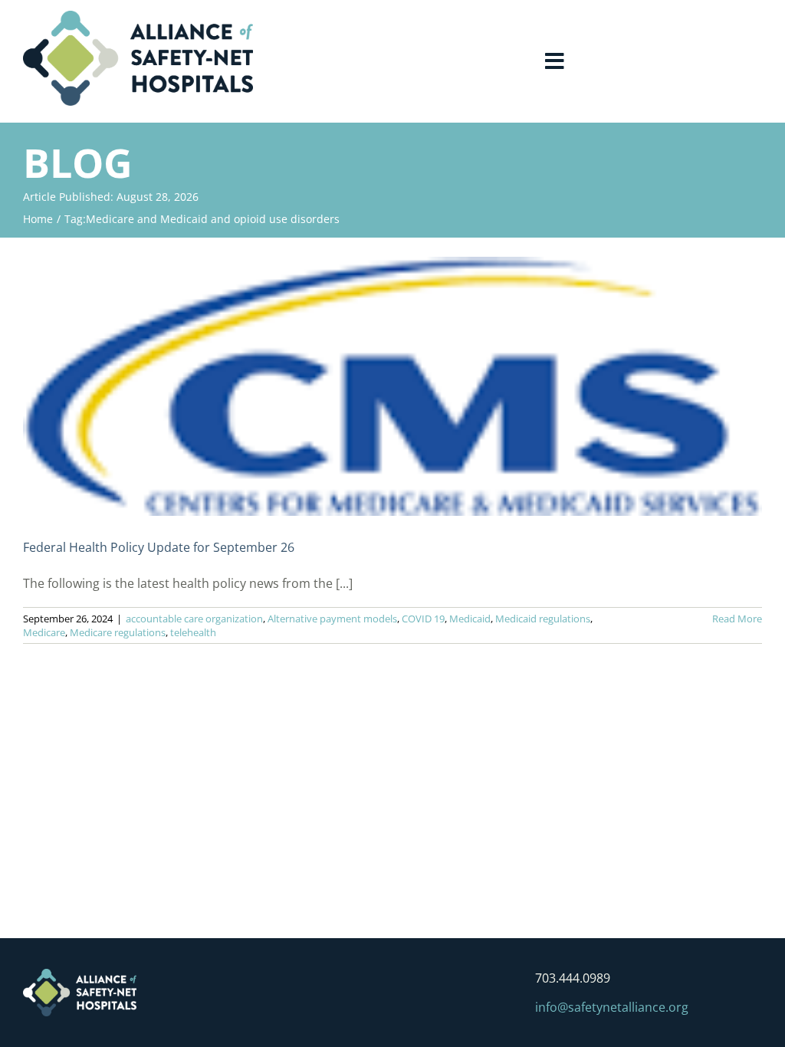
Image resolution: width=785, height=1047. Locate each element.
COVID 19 (423, 618)
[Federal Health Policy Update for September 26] (392, 386)
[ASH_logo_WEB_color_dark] (138, 16)
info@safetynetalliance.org (611, 1007)
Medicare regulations (118, 632)
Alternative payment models (332, 618)
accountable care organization (194, 618)
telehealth (193, 632)
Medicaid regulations (542, 618)
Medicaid (470, 618)
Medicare (44, 632)
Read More (737, 618)
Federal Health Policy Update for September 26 (158, 547)
